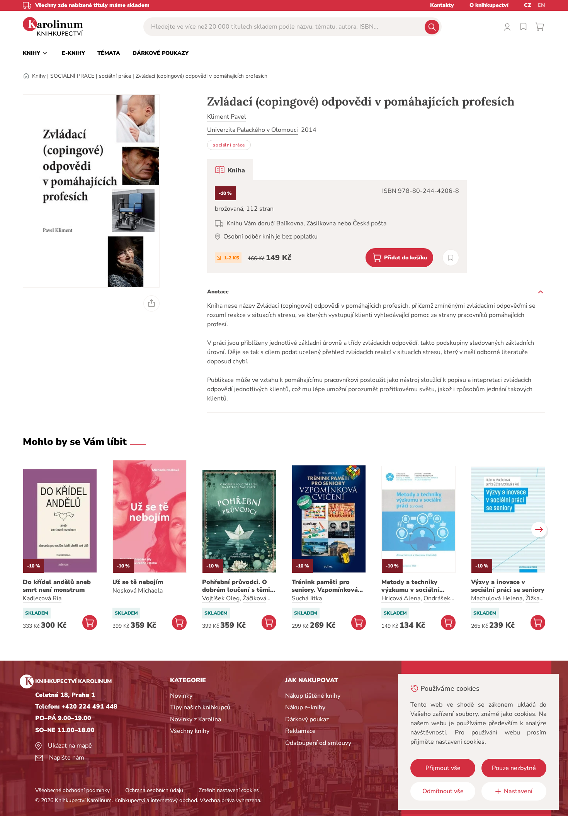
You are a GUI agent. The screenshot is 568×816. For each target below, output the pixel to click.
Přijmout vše (443, 768)
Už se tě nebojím (137, 582)
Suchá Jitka (307, 598)
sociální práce (115, 76)
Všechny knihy (189, 731)
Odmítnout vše (443, 791)
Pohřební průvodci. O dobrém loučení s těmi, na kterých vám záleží (237, 586)
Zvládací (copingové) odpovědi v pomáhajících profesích (201, 76)
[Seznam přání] (523, 26)
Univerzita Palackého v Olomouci (252, 130)
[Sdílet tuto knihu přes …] (151, 303)
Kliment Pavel (226, 116)
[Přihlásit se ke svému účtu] (507, 26)
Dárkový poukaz (307, 719)
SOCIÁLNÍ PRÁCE (72, 76)
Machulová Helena (496, 598)
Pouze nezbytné (514, 768)
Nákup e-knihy (305, 707)
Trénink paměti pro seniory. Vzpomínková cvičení (325, 586)
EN (541, 5)
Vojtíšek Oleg (221, 598)
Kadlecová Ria (42, 598)
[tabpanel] (337, 226)
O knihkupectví (488, 5)
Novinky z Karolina (195, 719)
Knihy (39, 76)
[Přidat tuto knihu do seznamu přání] (450, 257)
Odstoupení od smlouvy (318, 743)
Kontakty (442, 5)
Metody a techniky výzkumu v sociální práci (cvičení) (410, 586)
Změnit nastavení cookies (229, 790)
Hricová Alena (400, 598)
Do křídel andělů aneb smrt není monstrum (57, 586)
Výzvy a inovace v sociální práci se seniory (507, 586)
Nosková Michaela (137, 590)
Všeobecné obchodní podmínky (72, 790)
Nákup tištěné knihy (312, 696)
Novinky (181, 696)
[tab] (230, 169)
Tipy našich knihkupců (200, 707)
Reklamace (300, 731)
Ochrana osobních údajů (154, 790)
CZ (527, 5)
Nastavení (518, 791)
